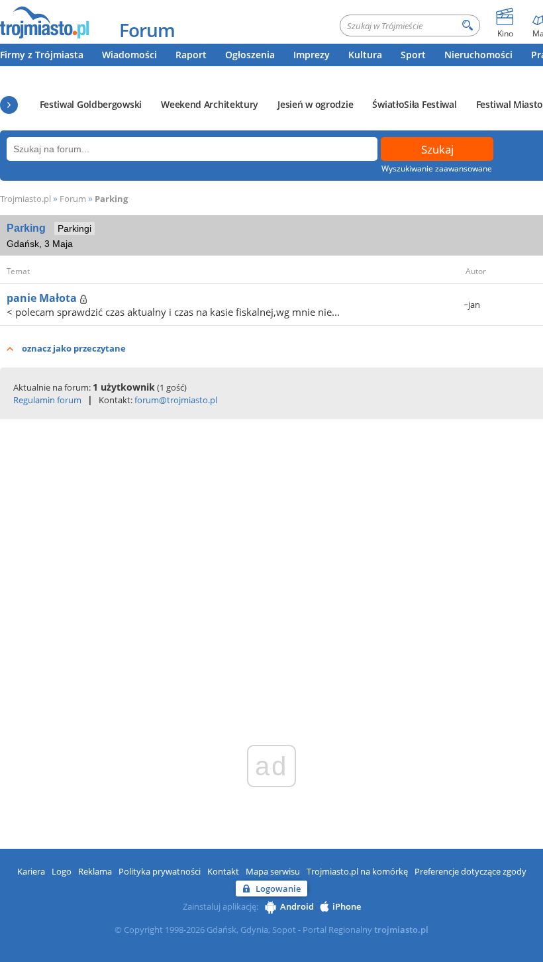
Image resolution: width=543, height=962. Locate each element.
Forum (147, 29)
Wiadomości (129, 54)
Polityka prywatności (160, 871)
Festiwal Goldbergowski (91, 104)
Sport (413, 54)
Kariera (31, 871)
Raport (191, 54)
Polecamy (9, 105)
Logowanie (278, 888)
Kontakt (223, 871)
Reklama (95, 871)
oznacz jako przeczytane (74, 348)
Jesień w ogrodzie (315, 104)
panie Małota (43, 298)
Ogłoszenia (250, 54)
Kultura (365, 54)
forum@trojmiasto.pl (175, 400)
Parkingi (74, 228)
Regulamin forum (47, 400)
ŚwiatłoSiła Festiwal (414, 104)
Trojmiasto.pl (25, 199)
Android (297, 906)
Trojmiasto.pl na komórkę (357, 871)
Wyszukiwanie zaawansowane (436, 168)
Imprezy (311, 54)
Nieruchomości (478, 54)
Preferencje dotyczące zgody (470, 871)
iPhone (346, 906)
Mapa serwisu (273, 871)
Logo (62, 871)
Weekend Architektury (209, 104)
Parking (111, 199)
